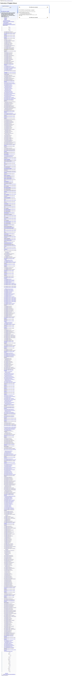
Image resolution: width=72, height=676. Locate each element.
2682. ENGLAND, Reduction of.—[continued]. (9, 469)
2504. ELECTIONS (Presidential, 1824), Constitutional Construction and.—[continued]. (9, 244)
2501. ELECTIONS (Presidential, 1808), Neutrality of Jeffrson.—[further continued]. (10, 239)
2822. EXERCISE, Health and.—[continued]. (9, 620)
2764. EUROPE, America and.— (8, 558)
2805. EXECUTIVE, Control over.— (8, 603)
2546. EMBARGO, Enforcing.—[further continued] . (10, 298)
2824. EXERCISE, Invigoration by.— (8, 622)
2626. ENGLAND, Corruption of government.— (9, 396)
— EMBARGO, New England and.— (8, 322)
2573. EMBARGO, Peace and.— (8, 329)
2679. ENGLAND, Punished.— (7, 466)
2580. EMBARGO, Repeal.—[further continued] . (9, 336)
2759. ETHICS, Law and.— (7, 552)
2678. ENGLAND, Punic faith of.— (8, 465)
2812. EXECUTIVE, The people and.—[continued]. (10, 610)
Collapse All (3, 675)
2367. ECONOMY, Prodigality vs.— (8, 62)
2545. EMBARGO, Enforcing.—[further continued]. (10, 297)
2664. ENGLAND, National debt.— (8, 447)
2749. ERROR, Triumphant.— (7, 541)
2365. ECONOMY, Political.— (7, 60)
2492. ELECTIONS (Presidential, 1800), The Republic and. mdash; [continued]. (9, 226)
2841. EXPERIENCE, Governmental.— (8, 640)
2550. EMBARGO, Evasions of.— (8, 302)
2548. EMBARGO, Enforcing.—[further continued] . (10, 300)
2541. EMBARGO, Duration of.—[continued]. (9, 293)
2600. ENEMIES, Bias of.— (7, 360)
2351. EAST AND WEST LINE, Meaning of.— (9, 45)
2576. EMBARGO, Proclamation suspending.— (9, 332)
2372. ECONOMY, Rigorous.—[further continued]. (10, 67)
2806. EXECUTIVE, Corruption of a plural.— (9, 604)
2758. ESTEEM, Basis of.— (7, 551)
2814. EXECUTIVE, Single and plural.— (9, 612)
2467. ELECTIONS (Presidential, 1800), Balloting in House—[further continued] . (10, 188)
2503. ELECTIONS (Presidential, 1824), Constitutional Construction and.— (8, 242)
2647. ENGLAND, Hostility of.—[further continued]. (10, 424)
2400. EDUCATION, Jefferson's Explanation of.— (10, 101)
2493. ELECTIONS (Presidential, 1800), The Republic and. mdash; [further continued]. (9, 227)
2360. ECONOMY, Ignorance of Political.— (9, 55)
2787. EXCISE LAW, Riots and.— (8, 581)
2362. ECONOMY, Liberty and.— (8, 57)
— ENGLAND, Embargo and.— (8, 403)
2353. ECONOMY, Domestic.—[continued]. (9, 47)
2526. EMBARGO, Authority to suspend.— (9, 276)
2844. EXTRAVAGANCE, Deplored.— (8, 644)
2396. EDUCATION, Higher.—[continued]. (9, 97)
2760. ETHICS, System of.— (7, 553)
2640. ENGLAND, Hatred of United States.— (9, 415)
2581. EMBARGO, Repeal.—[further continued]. (9, 337)
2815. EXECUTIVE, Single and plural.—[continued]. (10, 613)
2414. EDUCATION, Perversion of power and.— (9, 119)
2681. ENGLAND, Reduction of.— (8, 468)
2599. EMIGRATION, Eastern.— (8, 358)
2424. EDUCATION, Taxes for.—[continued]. (9, 129)
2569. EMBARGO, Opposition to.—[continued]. (9, 324)
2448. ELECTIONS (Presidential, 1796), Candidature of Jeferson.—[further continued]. (10, 160)
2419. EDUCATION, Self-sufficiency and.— (9, 124)
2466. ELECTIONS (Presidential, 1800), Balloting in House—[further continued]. (10, 187)
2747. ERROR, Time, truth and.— (8, 539)
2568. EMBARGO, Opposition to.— (8, 323)
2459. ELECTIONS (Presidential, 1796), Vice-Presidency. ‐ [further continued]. (9, 176)
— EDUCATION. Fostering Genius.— (8, 91)
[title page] (5, 18)
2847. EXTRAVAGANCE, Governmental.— (9, 647)
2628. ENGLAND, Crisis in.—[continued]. (9, 398)
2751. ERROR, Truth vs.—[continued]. (8, 543)
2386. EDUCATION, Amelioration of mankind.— (9, 83)
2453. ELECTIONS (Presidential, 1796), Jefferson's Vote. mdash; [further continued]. (10, 168)
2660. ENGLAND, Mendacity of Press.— (9, 442)
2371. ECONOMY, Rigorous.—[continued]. (9, 66)
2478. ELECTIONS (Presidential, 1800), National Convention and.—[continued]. (9, 205)
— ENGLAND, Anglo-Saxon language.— (9, 376)
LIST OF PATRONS (5, 22)
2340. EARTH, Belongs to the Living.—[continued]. (10, 32)
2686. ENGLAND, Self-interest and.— (8, 473)
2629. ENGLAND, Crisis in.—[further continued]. (9, 399)
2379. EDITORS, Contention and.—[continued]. (9, 76)
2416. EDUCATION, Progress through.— (9, 121)
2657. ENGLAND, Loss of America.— (8, 439)
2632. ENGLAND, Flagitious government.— (9, 404)
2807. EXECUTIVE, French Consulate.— (9, 605)
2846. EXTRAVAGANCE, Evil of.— (8, 646)
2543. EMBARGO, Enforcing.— (8, 295)
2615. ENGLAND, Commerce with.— (8, 381)
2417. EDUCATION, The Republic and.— (9, 122)
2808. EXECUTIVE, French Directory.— (9, 606)
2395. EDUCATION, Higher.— (7, 96)
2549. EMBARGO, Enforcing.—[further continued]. (10, 301)
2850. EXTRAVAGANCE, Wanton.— (8, 651)
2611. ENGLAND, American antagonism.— (9, 373)
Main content (6, 0)
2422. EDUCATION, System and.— (8, 127)
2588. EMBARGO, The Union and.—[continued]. (9, 345)
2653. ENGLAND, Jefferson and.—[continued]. (9, 434)
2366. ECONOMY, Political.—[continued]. (9, 61)
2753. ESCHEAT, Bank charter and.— (8, 545)
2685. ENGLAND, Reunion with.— (8, 472)
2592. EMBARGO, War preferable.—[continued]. (9, 350)
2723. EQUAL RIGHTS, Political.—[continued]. (9, 514)
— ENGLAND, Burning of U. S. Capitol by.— (9, 379)
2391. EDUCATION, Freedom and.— (8, 92)
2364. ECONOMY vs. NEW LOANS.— (8, 59)
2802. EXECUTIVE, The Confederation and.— (9, 599)
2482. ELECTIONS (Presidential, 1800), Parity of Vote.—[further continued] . (9, 211)
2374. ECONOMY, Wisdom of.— (8, 69)
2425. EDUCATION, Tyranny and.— (8, 131)
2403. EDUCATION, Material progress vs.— (9, 105)
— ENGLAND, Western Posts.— (8, 490)
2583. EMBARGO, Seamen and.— (8, 339)
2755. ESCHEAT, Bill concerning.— (8, 547)
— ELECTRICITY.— (7, 252)
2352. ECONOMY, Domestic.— (8, 46)
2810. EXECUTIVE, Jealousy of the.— (8, 608)
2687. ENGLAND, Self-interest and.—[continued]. (10, 474)
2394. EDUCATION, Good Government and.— (9, 95)
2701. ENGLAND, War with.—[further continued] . (10, 489)
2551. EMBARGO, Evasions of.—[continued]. (9, 303)
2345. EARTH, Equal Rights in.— (8, 39)
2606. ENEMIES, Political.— (7, 366)
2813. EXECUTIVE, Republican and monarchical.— (10, 611)
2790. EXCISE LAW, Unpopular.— (8, 584)
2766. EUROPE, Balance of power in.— (8, 560)
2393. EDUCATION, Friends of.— (8, 94)
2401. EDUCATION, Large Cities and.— (8, 103)
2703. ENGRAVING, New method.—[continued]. (9, 492)
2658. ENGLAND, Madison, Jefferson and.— (9, 440)
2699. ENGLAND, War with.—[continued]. (9, 487)
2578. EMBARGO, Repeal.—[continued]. (9, 334)
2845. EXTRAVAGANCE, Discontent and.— (9, 645)
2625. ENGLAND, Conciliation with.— (8, 395)
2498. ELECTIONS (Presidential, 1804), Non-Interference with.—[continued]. (9, 235)
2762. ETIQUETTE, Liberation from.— (8, 556)
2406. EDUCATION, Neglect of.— (8, 109)
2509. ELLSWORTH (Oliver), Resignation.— (9, 253)
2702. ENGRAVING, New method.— (8, 491)
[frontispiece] (5, 17)
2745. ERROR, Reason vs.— (7, 537)
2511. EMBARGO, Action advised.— (8, 256)
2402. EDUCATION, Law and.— (8, 104)
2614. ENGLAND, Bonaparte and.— (8, 378)
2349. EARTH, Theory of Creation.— (8, 43)
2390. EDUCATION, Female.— (8, 90)
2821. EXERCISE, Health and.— (8, 619)
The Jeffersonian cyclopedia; (5, 11)
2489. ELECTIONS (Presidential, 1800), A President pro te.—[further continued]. (10, 221)
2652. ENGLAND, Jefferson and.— (8, 433)
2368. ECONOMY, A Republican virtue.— (9, 63)
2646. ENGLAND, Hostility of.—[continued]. (9, 423)
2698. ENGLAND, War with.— (7, 486)
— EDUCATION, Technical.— (7, 130)
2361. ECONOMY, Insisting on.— (8, 56)
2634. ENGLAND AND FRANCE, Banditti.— (9, 406)
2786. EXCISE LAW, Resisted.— (8, 580)
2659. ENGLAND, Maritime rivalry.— (8, 441)
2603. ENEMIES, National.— (7, 363)
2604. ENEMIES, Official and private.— (8, 364)
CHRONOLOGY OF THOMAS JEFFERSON (8, 21)
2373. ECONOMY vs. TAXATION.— (8, 68)
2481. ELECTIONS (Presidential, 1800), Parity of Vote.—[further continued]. (9, 209)
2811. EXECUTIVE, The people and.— (8, 609)
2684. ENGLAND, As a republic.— (8, 471)
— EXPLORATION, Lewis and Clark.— (8, 642)
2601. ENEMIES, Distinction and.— (8, 361)
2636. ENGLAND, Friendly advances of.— (9, 409)
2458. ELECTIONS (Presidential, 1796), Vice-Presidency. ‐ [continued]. (9, 175)
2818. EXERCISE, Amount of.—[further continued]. (10, 616)
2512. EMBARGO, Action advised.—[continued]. (9, 257)
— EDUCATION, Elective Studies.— (8, 88)
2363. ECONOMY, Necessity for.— (8, 58)
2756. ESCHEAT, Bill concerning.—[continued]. (9, 548)
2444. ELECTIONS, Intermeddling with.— (9, 155)
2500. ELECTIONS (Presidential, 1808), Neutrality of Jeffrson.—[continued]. (10, 238)
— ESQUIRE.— (7, 549)
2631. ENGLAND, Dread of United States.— (9, 402)
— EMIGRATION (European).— (8, 359)
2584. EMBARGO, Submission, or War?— (9, 340)
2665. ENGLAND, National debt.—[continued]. (9, 448)
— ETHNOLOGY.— (7, 554)
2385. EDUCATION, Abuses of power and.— (9, 82)
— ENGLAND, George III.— (7, 411)
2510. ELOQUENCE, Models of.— (8, 254)
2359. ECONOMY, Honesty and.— (8, 54)
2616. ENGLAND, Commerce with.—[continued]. (10, 382)
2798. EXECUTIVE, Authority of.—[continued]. (9, 594)
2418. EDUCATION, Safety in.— (8, 123)
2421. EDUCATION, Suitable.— (8, 126)
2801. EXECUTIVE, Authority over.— (8, 598)
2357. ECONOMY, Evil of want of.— (8, 52)
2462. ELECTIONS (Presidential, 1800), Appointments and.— (8, 181)
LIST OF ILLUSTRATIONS (6, 20)
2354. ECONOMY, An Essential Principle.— (9, 48)
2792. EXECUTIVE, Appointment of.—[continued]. (10, 586)
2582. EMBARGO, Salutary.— (7, 338)
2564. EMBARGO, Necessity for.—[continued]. (9, 316)
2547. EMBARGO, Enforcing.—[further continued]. (10, 299)
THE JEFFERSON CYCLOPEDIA (7, 23)
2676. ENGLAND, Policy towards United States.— (10, 463)
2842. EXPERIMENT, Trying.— (8, 641)
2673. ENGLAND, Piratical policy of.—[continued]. (10, 459)
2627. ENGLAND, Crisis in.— (7, 397)
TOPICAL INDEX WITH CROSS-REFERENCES (9, 674)
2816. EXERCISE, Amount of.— (8, 614)
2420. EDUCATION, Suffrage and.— (8, 125)
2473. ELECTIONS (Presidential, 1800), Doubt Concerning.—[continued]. (9, 197)
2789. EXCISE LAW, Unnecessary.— (8, 583)
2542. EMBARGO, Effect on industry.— (8, 294)
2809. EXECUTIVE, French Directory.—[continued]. (10, 607)
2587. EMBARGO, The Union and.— (8, 344)
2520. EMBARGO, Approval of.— (8, 268)
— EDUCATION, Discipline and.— (8, 86)
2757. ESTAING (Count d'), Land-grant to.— (9, 550)
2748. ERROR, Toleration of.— (7, 540)
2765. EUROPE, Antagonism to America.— (9, 559)
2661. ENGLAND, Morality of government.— (9, 443)
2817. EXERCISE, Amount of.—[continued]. (9, 615)
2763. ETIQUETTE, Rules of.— (8, 557)
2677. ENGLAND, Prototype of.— (8, 464)
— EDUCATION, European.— (7, 89)
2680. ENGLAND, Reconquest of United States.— (9, 467)
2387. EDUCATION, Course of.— (8, 84)
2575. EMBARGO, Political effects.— (8, 331)
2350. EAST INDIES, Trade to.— (8, 44)
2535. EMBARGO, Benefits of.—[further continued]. (10, 286)
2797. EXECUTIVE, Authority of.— (8, 593)
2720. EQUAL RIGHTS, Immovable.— (8, 511)
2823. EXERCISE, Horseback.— (8, 621)
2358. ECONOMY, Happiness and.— (8, 53)
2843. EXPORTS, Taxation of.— (8, 643)
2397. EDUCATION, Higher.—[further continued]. (10, 98)
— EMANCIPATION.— (7, 255)
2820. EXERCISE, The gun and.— (8, 618)
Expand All (6, 675)
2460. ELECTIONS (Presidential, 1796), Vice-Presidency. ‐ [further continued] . (9, 178)
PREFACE (5, 19)
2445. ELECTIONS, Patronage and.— (8, 156)
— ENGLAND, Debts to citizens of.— (8, 400)
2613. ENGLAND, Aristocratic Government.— (9, 377)
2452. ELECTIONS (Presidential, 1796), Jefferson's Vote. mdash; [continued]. (10, 166)
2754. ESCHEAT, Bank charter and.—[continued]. (10, 546)
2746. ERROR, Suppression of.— (8, 538)
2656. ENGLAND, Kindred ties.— (8, 438)
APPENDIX (6, 673)
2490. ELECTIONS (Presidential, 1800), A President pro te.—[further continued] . (10, 223)
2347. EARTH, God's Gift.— (7, 41)
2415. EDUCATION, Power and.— (8, 120)
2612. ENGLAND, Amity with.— (8, 375)
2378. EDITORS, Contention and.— (8, 75)
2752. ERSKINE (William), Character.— (8, 544)
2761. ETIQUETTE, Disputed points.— (8, 555)
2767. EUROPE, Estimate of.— (7, 561)
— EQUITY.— (6, 515)
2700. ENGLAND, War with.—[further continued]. (10, 488)
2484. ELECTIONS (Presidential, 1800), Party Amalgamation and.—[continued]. (9, 214)
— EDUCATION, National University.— (8, 108)
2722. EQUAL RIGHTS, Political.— (8, 513)
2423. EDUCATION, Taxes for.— (8, 128)
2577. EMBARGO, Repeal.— (7, 333)
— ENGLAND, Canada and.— (7, 380)
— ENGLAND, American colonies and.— (9, 374)
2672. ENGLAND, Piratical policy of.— (8, 458)
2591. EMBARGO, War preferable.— (8, 349)
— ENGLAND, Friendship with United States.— (9, 410)
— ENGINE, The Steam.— (7, 372)
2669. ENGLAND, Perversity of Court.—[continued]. (10, 454)
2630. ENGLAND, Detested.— (7, 401)
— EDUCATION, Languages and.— (8, 102)
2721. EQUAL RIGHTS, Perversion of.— (9, 512)
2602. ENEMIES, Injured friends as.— (8, 362)
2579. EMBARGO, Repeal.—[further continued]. (9, 335)
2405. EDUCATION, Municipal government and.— (10, 107)
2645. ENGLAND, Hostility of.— (8, 422)
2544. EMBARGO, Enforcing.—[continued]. (9, 296)
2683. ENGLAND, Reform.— (7, 470)
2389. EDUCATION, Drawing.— (8, 87)
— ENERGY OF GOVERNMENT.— (8, 371)
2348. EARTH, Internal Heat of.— (8, 42)
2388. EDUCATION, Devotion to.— (8, 85)
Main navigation (10, 0)
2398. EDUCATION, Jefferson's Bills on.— (9, 99)
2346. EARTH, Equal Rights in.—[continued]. (9, 40)
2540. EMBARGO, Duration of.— (8, 292)
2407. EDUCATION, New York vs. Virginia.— (9, 110)
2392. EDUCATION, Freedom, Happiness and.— (9, 93)
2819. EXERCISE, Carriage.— (7, 617)
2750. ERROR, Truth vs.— (7, 542)
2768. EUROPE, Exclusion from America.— (9, 562)
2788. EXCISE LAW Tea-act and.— (8, 582)
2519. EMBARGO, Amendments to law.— (9, 267)
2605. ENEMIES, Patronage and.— (8, 365)
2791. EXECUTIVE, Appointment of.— (8, 585)
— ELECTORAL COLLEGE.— (8, 251)
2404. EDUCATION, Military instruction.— (9, 106)
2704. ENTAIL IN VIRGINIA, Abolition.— (9, 493)
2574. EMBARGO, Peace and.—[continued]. (9, 330)
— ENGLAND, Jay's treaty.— (7, 432)
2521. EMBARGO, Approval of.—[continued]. (9, 269)
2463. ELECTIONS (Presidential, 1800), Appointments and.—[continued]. (8, 182)
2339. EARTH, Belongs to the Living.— (8, 31)
